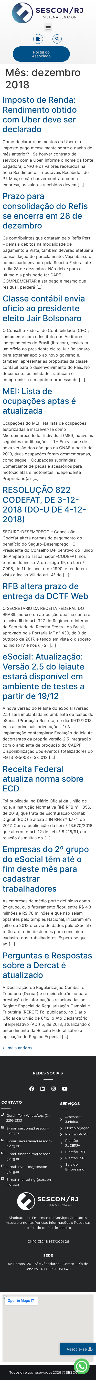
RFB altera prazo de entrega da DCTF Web (45, 591)
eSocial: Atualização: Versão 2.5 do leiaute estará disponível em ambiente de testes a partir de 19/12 (43, 676)
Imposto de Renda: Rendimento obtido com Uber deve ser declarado (40, 114)
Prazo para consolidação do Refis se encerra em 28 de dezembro (45, 211)
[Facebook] (31, 1089)
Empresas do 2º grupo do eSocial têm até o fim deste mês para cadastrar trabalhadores (46, 869)
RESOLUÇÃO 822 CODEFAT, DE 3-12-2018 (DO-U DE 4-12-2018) (44, 504)
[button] (48, 27)
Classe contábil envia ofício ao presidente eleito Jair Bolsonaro (44, 308)
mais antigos (17, 1047)
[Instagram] (53, 1089)
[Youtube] (64, 1089)
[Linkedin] (42, 1089)
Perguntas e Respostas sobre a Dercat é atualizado (47, 965)
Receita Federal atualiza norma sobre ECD (43, 779)
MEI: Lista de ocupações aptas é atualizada (39, 401)
